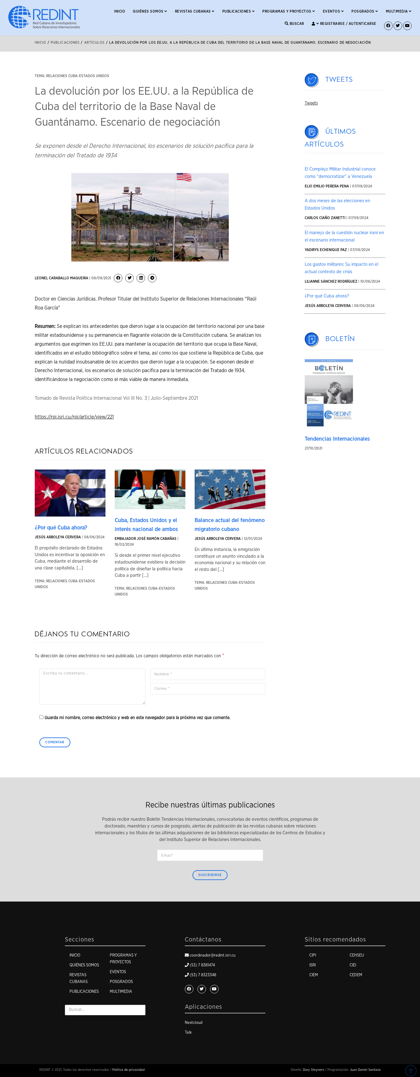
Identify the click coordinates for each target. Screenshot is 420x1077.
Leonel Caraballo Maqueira (61, 278)
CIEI (353, 965)
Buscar (296, 24)
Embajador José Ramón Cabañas (145, 538)
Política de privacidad (128, 1069)
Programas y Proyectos (287, 11)
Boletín (340, 339)
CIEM (313, 975)
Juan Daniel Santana (365, 1069)
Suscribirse (210, 875)
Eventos (332, 11)
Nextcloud (193, 1023)
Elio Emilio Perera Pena (327, 186)
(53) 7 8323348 (203, 975)
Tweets (339, 79)
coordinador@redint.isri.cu (213, 955)
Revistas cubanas (193, 11)
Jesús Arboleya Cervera (58, 537)
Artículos (94, 42)
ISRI (312, 965)
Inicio (119, 11)
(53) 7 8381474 (202, 965)
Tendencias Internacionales (337, 439)
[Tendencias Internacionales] (329, 393)
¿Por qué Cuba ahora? (61, 528)
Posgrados (363, 11)
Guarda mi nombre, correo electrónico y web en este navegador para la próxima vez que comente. (137, 718)
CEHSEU (357, 955)
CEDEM (356, 975)
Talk (188, 1033)
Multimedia (397, 11)
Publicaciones (237, 11)
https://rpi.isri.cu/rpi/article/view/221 (74, 417)
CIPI (312, 955)
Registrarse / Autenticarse (347, 24)
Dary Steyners (313, 1069)
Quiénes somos (148, 11)
